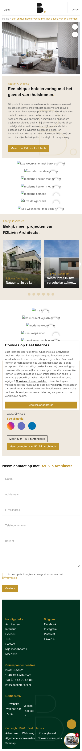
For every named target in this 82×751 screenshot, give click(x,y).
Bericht (9, 541)
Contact (10, 644)
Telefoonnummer (15, 525)
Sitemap (10, 743)
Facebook (50, 624)
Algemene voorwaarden (20, 738)
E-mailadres (12, 510)
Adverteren (12, 733)
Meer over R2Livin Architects (28, 148)
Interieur (10, 629)
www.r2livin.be (16, 413)
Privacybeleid (47, 733)
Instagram (50, 629)
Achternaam (12, 494)
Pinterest (49, 634)
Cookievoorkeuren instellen (54, 738)
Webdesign (29, 733)
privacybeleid (10, 577)
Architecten (12, 624)
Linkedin (49, 639)
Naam (9, 478)
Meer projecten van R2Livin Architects (33, 446)
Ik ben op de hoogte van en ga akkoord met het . (32, 576)
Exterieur (10, 634)
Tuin (7, 639)
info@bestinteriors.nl (18, 684)
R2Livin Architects (18, 83)
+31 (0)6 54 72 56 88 (19, 679)
